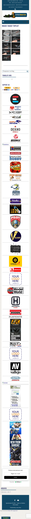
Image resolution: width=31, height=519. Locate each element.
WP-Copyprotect (14, 510)
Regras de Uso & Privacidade (17, 2)
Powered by (12, 481)
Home (10, 2)
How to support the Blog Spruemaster (15, 7)
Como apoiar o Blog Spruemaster (21, 4)
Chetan (9, 510)
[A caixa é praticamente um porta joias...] (6, 33)
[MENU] (3, 22)
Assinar (15, 477)
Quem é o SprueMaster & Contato (9, 4)
